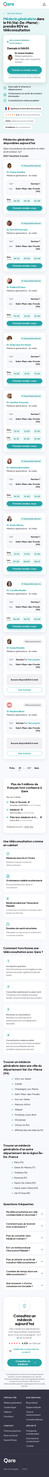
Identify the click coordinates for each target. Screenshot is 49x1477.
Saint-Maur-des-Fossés (27, 1094)
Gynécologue (10, 1407)
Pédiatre (7, 1412)
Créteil (18, 1083)
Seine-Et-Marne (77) (24, 1167)
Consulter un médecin (23, 1363)
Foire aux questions (12, 1431)
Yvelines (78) (20, 1172)
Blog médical (32, 1402)
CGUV (24, 1469)
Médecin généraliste (13, 1402)
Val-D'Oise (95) (22, 1193)
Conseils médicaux (34, 1419)
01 (20, 768)
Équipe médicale (33, 1407)
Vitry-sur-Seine (23, 1078)
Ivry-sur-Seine (22, 1099)
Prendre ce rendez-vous (24, 70)
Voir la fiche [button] (24, 689)
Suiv (37, 768)
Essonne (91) (20, 1177)
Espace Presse (10, 1440)
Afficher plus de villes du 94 (29, 1130)
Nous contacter (11, 1435)
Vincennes (20, 1119)
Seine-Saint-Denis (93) (26, 1188)
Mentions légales (11, 1469)
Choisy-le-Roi (22, 1125)
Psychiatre (8, 1416)
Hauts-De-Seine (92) (25, 1182)
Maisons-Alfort (22, 1104)
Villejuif (18, 1109)
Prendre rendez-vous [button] (24, 208)
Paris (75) (19, 1162)
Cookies (30, 1446)
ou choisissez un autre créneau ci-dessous (25, 77)
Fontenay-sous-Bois (25, 1114)
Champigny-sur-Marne (26, 1089)
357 (29, 768)
